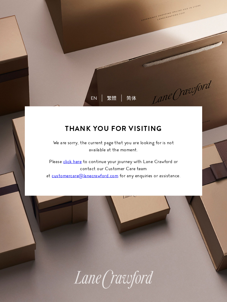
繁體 (112, 98)
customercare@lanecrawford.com (85, 175)
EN (94, 98)
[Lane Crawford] (113, 285)
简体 (131, 98)
